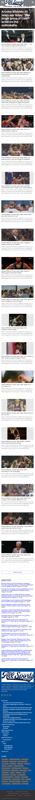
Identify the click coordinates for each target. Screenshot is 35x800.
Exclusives (4, 700)
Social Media (5, 732)
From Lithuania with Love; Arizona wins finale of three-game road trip (15, 605)
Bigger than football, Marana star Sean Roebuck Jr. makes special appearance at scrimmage (16, 640)
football (25, 768)
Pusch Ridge (5, 774)
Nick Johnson (21, 774)
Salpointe (5, 761)
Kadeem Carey (16, 783)
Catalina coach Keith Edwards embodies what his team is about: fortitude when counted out (15, 611)
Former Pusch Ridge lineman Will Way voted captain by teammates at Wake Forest (17, 589)
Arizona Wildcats (14, 759)
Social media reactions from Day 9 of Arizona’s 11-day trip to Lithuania (14, 620)
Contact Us (4, 751)
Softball (27, 763)
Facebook (6, 734)
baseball (20, 763)
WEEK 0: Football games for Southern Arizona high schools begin (14, 626)
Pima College (16, 779)
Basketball (6, 726)
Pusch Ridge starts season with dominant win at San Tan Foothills (16, 601)
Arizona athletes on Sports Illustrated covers (16, 722)
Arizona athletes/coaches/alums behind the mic (17, 712)
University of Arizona (7, 724)
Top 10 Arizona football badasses (13, 702)
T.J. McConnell (6, 783)
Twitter (5, 735)
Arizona (17, 777)
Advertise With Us (6, 737)
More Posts (17, 572)
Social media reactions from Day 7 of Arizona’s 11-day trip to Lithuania (14, 645)
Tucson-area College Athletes (12, 717)
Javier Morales (8, 747)
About (3, 741)
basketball (23, 770)
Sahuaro (18, 772)
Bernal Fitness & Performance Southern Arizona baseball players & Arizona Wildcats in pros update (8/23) (17, 584)
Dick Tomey (24, 777)
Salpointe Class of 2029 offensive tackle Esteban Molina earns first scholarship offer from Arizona (17, 596)
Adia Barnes (13, 761)
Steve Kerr (25, 783)
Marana (28, 779)
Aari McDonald (6, 779)
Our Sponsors (7, 739)
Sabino (4, 766)
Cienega (10, 766)
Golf (23, 779)
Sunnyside (13, 763)
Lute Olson (5, 763)
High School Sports (7, 730)
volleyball (5, 772)
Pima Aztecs (14, 770)
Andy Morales (8, 745)
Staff (4, 743)
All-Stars (25, 781)
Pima (29, 770)
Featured (5, 759)
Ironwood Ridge (18, 766)
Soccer (12, 772)
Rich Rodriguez (22, 761)
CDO (24, 772)
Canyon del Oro (16, 768)
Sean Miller (24, 759)
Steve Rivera (8, 749)
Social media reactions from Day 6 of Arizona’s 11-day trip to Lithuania (14, 659)
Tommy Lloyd (6, 770)
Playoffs (13, 774)
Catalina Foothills (7, 777)
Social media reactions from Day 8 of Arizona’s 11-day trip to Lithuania (14, 634)
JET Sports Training (14, 781)
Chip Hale (4, 781)
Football (5, 728)
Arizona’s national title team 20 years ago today (17, 707)
